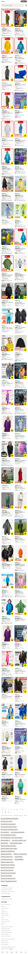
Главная (2, 952)
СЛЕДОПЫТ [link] (4, 29)
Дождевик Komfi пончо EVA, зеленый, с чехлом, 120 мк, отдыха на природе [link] (7, 275)
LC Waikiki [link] (17, 354)
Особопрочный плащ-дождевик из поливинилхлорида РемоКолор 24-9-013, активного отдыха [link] (20, 141)
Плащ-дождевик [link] (7, 57)
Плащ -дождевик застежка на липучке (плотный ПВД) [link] (20, 799)
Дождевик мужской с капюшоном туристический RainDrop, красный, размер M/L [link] (20, 487)
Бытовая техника (5, 908)
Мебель (2, 906)
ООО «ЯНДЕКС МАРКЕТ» (10, 947)
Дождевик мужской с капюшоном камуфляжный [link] (20, 539)
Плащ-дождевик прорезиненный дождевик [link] (20, 328)
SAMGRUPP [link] (4, 168)
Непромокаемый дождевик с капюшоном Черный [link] (20, 671)
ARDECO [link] (16, 460)
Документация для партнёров (7, 891)
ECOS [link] (3, 327)
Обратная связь (4, 940)
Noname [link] (17, 798)
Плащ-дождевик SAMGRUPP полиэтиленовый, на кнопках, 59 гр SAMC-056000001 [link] (6, 169)
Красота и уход (4, 919)
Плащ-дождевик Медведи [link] (20, 275)
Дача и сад (3, 923)
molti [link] (16, 487)
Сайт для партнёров (5, 893)
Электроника (4, 911)
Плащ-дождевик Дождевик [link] (7, 303)
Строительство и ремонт (6, 932)
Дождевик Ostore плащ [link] (7, 696)
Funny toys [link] (17, 30)
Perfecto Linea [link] (18, 512)
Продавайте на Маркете (6, 889)
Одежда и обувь (4, 913)
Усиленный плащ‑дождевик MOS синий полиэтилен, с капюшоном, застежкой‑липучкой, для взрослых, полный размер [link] (20, 58)
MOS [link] (16, 57)
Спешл (7, 952)
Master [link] (16, 84)
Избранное (16, 952)
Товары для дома (5, 915)
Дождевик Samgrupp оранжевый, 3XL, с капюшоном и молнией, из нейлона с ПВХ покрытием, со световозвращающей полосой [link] (20, 565)
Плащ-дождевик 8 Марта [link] (6, 671)
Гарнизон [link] (4, 435)
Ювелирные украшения (6, 936)
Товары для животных (6, 930)
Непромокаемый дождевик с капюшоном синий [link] (20, 723)
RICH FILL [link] (4, 798)
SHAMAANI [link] (17, 112)
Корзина (21, 952)
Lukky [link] (16, 327)
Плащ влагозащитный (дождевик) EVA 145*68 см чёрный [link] (7, 85)
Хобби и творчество (5, 921)
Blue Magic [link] (17, 618)
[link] (9, 819)
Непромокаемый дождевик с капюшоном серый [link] (7, 383)
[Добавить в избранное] (12, 12)
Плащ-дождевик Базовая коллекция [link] (20, 461)
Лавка (11, 952)
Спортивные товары (5, 928)
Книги (2, 924)
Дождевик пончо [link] (5, 487)
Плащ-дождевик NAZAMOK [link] (6, 196)
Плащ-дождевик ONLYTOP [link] (19, 169)
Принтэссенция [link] (6, 564)
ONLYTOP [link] (17, 168)
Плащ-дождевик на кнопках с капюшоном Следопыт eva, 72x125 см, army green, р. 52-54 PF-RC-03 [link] (7, 30)
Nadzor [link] (3, 57)
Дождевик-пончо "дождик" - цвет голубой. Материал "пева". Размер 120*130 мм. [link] (7, 328)
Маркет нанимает (5, 942)
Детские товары (4, 934)
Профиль (25, 952)
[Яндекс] (11, 949)
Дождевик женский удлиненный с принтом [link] (20, 436)
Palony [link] (3, 774)
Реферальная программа (6, 898)
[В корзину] (12, 25)
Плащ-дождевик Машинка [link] (6, 619)
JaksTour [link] (17, 696)
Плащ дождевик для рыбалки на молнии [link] (20, 619)
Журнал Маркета (5, 944)
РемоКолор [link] (17, 140)
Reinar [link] (3, 302)
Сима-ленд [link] (4, 195)
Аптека (2, 917)
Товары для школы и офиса (7, 926)
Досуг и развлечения (5, 904)
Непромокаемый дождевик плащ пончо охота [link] (20, 303)
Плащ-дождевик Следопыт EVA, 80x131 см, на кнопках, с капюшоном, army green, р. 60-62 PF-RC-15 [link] (7, 112)
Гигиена (3, 910)
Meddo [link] (16, 538)
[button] (26, 5)
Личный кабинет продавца (7, 887)
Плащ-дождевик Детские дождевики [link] (19, 31)
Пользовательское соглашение (7, 939)
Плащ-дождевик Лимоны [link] (7, 748)
